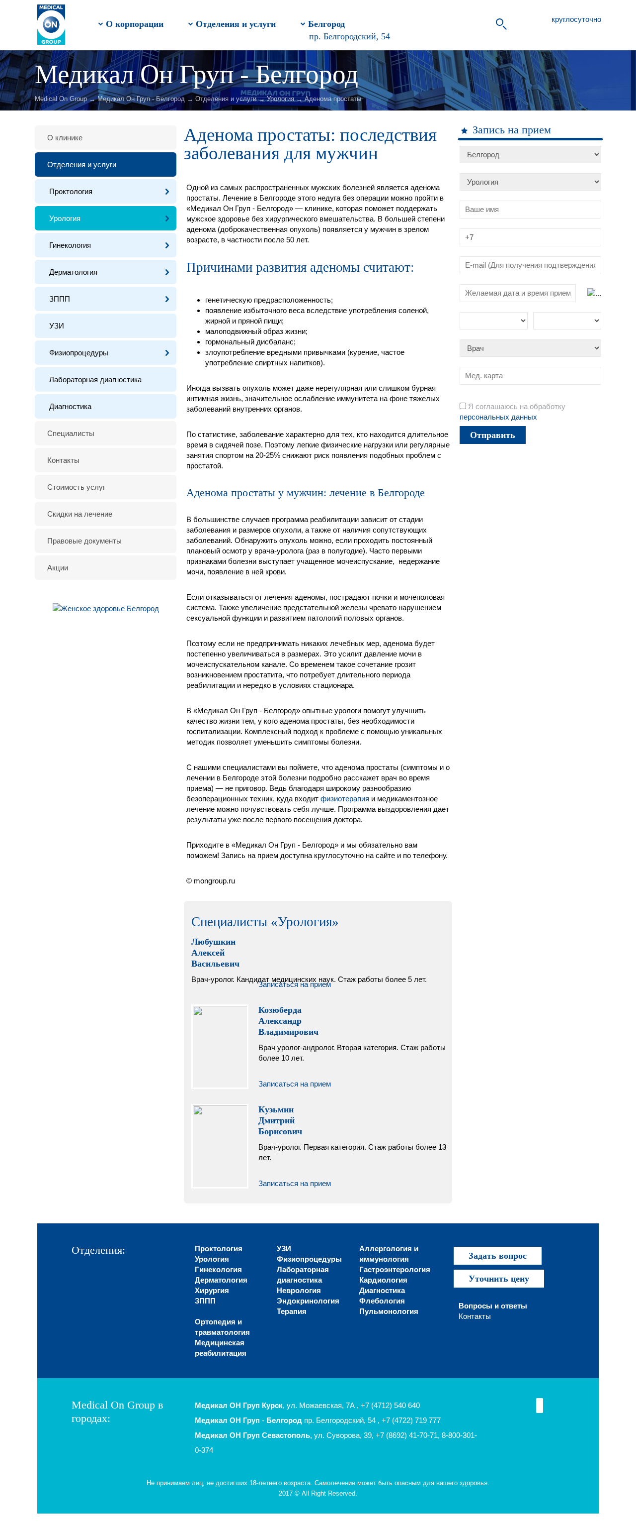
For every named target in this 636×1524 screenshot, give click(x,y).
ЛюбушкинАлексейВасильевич (215, 953)
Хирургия (212, 1290)
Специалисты (70, 433)
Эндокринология (308, 1301)
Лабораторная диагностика (95, 379)
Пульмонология (388, 1311)
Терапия (292, 1311)
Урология (280, 99)
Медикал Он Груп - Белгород (141, 99)
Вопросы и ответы (493, 1306)
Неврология (299, 1290)
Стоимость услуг (76, 487)
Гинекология (70, 245)
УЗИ (56, 326)
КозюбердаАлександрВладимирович (288, 1021)
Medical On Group (61, 99)
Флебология (382, 1301)
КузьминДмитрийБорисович (280, 1120)
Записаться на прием (294, 984)
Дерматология (73, 272)
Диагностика (70, 406)
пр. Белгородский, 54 (349, 36)
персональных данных (498, 417)
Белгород (325, 24)
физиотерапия (344, 798)
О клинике (64, 137)
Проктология (70, 191)
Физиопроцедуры (78, 352)
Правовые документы (84, 541)
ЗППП (59, 299)
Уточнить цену (499, 1279)
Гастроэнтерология (394, 1269)
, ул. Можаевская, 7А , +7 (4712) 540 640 (307, 1405)
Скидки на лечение (79, 514)
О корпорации (133, 24)
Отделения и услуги (234, 24)
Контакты (63, 460)
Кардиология (383, 1280)
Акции (57, 567)
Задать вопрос (498, 1256)
